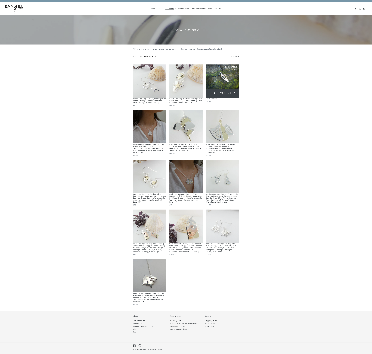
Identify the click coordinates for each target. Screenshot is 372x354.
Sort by (135, 56)
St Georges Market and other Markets (184, 323)
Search (135, 332)
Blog (134, 329)
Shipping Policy (211, 321)
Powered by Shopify (156, 349)
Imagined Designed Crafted (143, 326)
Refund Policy (210, 323)
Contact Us (137, 323)
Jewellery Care (175, 321)
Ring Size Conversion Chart (180, 329)
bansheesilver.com (144, 349)
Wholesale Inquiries (177, 326)
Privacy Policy (210, 326)
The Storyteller (139, 321)
